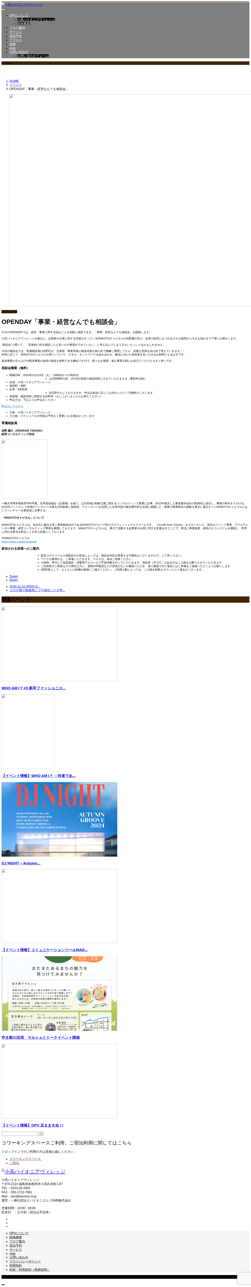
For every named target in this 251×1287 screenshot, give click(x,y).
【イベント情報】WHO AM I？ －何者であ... (38, 776)
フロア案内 (17, 27)
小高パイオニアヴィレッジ (36, 19)
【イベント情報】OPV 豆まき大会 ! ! (32, 1125)
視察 (12, 44)
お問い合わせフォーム (33, 56)
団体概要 (23, 23)
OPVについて (19, 15)
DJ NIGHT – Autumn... (21, 863)
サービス (15, 32)
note (12, 48)
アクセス (15, 40)
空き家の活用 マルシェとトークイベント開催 (41, 1037)
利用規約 (15, 1265)
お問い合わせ (18, 52)
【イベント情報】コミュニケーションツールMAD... (45, 950)
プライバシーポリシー (25, 1261)
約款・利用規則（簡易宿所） (29, 1269)
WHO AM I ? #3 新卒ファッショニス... (33, 688)
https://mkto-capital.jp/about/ (19, 541)
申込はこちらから (13, 406)
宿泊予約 (15, 36)
